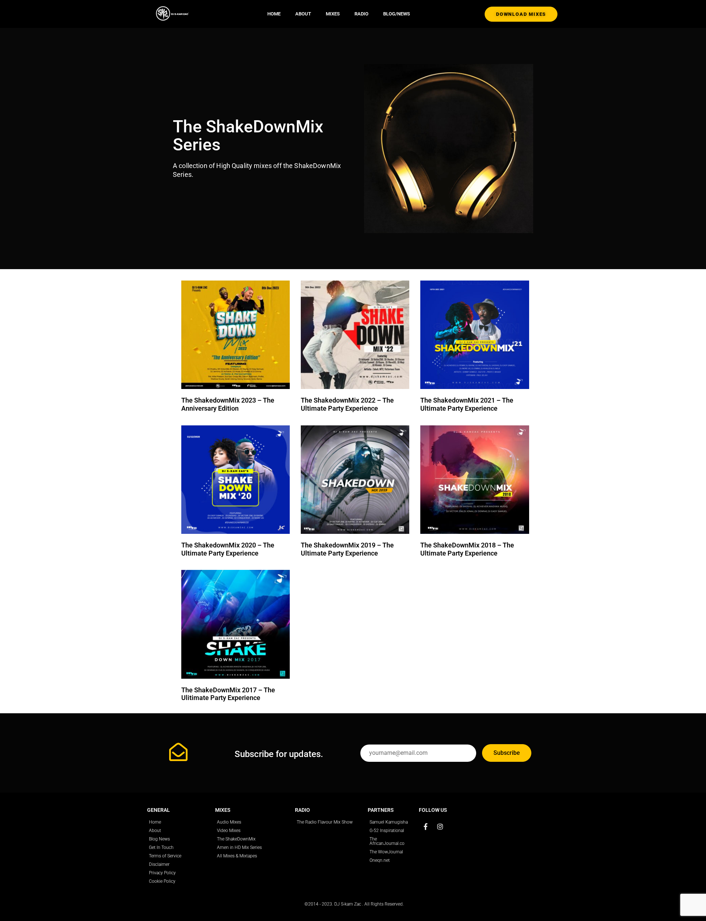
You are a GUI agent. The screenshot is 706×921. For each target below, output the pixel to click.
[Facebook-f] (425, 826)
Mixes (333, 14)
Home (274, 14)
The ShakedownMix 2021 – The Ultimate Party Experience (466, 404)
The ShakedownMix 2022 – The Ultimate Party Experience (347, 404)
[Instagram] (440, 826)
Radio (361, 14)
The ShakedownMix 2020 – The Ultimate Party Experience (227, 549)
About (303, 14)
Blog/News (396, 14)
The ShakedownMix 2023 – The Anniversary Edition (227, 404)
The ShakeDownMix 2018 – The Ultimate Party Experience (467, 549)
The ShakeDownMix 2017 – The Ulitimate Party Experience (228, 694)
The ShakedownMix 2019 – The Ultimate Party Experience (347, 549)
